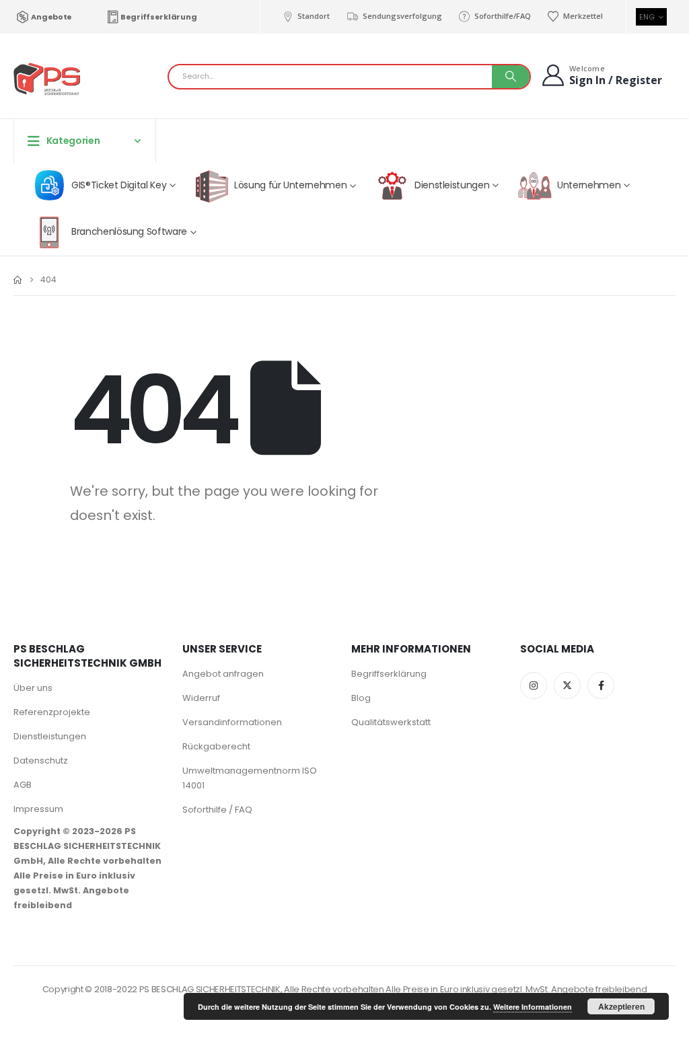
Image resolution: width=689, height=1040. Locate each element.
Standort (313, 16)
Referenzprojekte (51, 712)
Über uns (32, 687)
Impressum (38, 809)
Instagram (533, 685)
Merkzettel (583, 16)
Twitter (567, 685)
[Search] (511, 76)
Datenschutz (40, 760)
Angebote (51, 16)
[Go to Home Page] (17, 279)
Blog (361, 698)
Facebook (600, 685)
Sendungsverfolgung (402, 16)
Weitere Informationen (532, 1007)
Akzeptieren (621, 1006)
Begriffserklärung (158, 16)
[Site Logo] (47, 80)
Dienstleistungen (49, 736)
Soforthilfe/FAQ (502, 16)
